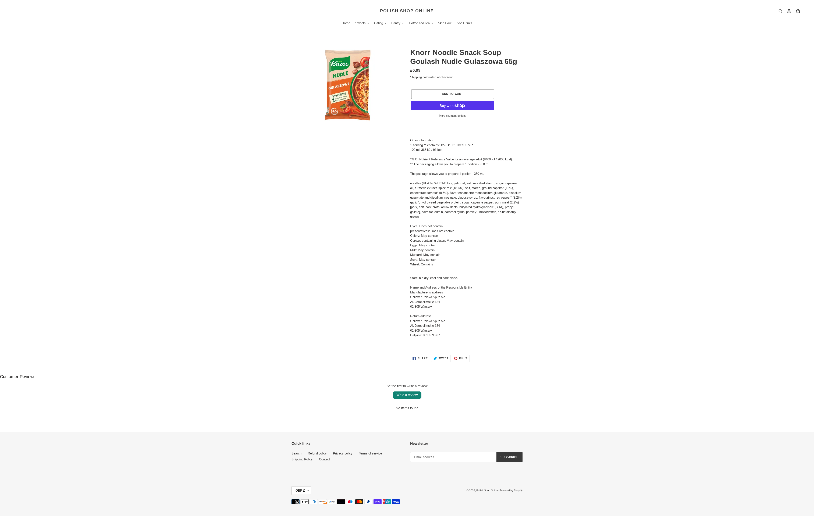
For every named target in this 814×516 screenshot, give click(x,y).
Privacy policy (343, 453)
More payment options (452, 115)
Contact (324, 459)
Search (296, 453)
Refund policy (317, 453)
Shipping (416, 77)
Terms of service (370, 453)
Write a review (407, 395)
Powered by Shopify (511, 490)
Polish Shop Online (407, 10)
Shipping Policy (302, 459)
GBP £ (300, 490)
